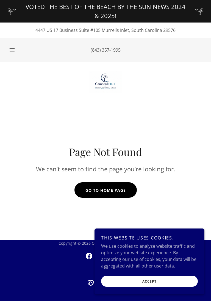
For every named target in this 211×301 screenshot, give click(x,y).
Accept (149, 281)
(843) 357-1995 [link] (106, 50)
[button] (15, 49)
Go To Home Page (105, 190)
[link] (105, 82)
